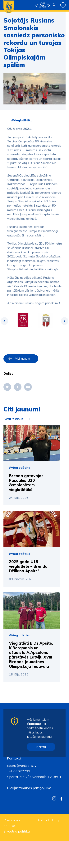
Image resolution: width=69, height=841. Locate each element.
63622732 (21, 771)
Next (64, 321)
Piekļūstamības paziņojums (29, 788)
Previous (4, 321)
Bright (57, 820)
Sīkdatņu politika (16, 831)
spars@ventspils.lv (21, 765)
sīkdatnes (34, 724)
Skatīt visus (13, 419)
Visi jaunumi (22, 358)
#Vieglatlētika (21, 120)
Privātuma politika (11, 823)
